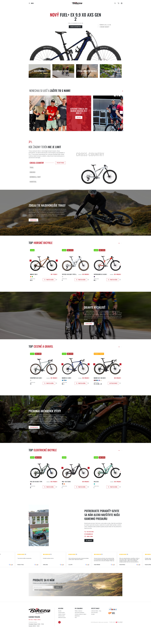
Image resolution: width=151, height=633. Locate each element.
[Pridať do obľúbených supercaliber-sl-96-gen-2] (120, 279)
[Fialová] (99, 380)
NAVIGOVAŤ (90, 540)
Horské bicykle (33, 220)
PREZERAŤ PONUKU (60, 163)
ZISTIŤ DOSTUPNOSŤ (113, 383)
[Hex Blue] (65, 380)
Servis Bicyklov (94, 612)
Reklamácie (77, 615)
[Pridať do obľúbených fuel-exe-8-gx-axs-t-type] (56, 487)
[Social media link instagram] (59, 622)
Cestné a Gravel (88, 323)
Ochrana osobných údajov (80, 614)
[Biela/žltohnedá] (101, 380)
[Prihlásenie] (121, 3)
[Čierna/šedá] (64, 380)
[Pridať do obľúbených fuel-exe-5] (120, 487)
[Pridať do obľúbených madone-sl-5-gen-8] (88, 383)
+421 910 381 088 (89, 531)
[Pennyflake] (30, 276)
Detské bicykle (61, 615)
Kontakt (93, 614)
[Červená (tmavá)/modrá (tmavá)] (30, 484)
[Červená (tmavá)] (94, 380)
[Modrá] (62, 380)
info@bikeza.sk (89, 534)
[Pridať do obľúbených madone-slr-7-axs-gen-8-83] (120, 383)
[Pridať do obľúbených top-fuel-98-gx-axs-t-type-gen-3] (88, 279)
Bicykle (59, 610)
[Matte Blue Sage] (94, 484)
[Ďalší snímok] (57, 261)
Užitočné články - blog (96, 610)
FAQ (76, 617)
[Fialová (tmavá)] (94, 276)
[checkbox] (33, 589)
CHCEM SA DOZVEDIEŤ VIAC (75, 27)
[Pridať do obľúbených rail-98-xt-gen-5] (88, 487)
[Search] (115, 3)
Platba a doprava (78, 610)
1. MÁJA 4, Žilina (89, 536)
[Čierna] (96, 380)
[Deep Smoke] (62, 484)
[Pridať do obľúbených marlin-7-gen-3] (56, 279)
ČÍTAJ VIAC (79, 116)
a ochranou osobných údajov (56, 589)
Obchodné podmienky (79, 612)
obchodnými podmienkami (44, 589)
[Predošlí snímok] (30, 261)
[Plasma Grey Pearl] (62, 276)
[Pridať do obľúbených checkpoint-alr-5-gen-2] (56, 383)
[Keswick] (32, 276)
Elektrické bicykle (34, 427)
